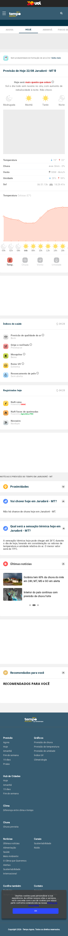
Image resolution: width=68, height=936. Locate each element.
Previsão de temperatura (46, 746)
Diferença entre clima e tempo (18, 810)
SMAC (23, 404)
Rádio (37, 847)
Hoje (28, 29)
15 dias (7, 759)
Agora (9, 30)
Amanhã (47, 30)
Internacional (10, 873)
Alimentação (9, 847)
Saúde (6, 852)
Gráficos (38, 738)
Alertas (6, 865)
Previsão (8, 738)
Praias (6, 764)
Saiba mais (56, 58)
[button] (30, 605)
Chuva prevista (11, 826)
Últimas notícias (11, 843)
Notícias (7, 839)
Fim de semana (11, 755)
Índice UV (39, 755)
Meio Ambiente (10, 856)
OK (35, 911)
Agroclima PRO (27, 414)
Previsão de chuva (43, 742)
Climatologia (40, 759)
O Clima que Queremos (14, 860)
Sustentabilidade (11, 869)
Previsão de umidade (44, 751)
